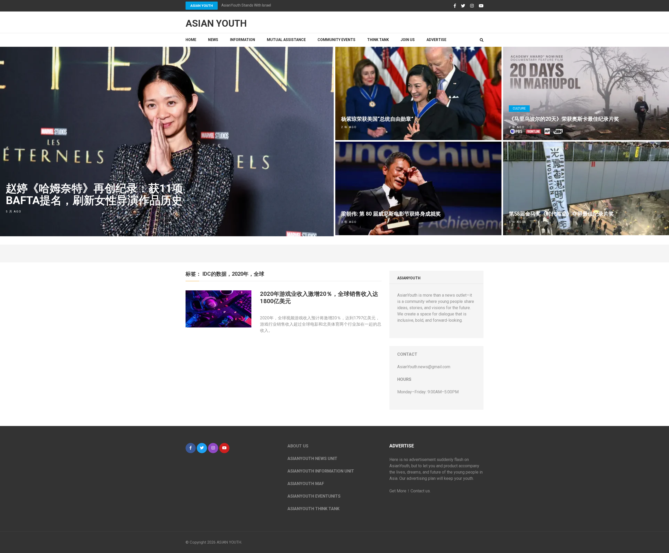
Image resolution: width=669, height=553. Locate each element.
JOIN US (408, 40)
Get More (397, 490)
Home (191, 40)
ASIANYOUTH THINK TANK (313, 508)
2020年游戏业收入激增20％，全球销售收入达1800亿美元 (319, 297)
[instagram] (213, 448)
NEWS (213, 40)
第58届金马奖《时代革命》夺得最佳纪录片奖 (561, 214)
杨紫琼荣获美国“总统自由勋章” (377, 119)
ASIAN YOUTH (201, 6)
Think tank (378, 40)
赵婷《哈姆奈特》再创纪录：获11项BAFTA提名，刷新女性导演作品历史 (94, 194)
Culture (519, 108)
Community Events (336, 40)
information (242, 40)
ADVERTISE (436, 40)
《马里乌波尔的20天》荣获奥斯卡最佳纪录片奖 (564, 119)
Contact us (420, 490)
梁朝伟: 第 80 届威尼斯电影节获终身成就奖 (391, 214)
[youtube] (224, 448)
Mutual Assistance (286, 40)
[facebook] (191, 448)
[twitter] (202, 448)
